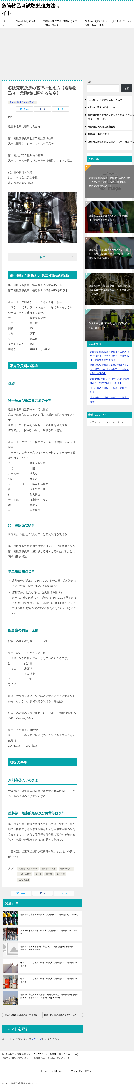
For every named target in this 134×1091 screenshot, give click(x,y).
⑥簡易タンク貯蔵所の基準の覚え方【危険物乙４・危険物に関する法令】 (49, 980)
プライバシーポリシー (82, 1071)
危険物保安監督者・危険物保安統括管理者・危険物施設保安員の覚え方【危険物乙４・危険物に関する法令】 (49, 996)
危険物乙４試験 (49, 869)
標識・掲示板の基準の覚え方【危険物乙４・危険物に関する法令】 (63, 1015)
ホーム (5, 23)
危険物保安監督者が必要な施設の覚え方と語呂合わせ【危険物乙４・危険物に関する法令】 (109, 289)
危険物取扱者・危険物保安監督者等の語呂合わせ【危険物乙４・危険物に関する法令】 (49, 948)
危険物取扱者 (66, 869)
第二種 (49, 874)
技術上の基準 (25, 874)
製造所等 (61, 874)
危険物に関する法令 (28, 869)
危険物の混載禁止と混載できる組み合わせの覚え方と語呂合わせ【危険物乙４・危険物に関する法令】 (109, 181)
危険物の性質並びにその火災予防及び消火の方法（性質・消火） (108, 23)
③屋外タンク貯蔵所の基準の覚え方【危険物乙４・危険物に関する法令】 (49, 964)
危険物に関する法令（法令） (25, 23)
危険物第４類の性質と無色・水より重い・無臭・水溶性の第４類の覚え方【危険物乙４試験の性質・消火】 (109, 253)
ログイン (36, 1038)
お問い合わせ (59, 1071)
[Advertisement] (67, 52)
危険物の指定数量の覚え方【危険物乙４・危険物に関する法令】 (49, 914)
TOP (24, 1054)
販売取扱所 (24, 880)
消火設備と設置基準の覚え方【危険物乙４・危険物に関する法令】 (48, 932)
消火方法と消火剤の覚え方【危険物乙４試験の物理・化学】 (109, 325)
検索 (89, 82)
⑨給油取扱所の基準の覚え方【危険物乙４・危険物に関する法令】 (23, 1015)
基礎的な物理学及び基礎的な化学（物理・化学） (60, 23)
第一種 (38, 874)
